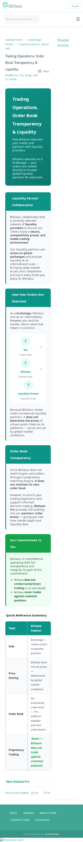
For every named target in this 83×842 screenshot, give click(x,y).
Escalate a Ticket (20, 820)
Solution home (14, 40)
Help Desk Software (34, 834)
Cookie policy (42, 820)
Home (13, 813)
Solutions (29, 813)
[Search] (35, 19)
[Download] (20, 116)
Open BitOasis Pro (17, 781)
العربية (75, 5)
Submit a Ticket (47, 813)
